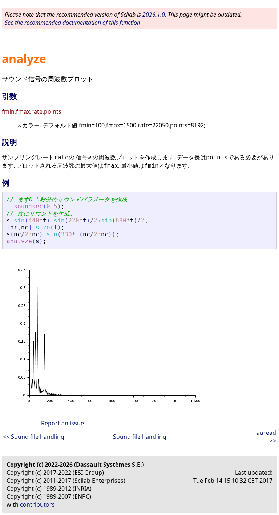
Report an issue (62, 423)
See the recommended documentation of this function (72, 22)
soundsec (28, 206)
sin (19, 220)
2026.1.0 (153, 15)
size (43, 227)
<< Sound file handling (33, 437)
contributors (37, 504)
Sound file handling (139, 437)
